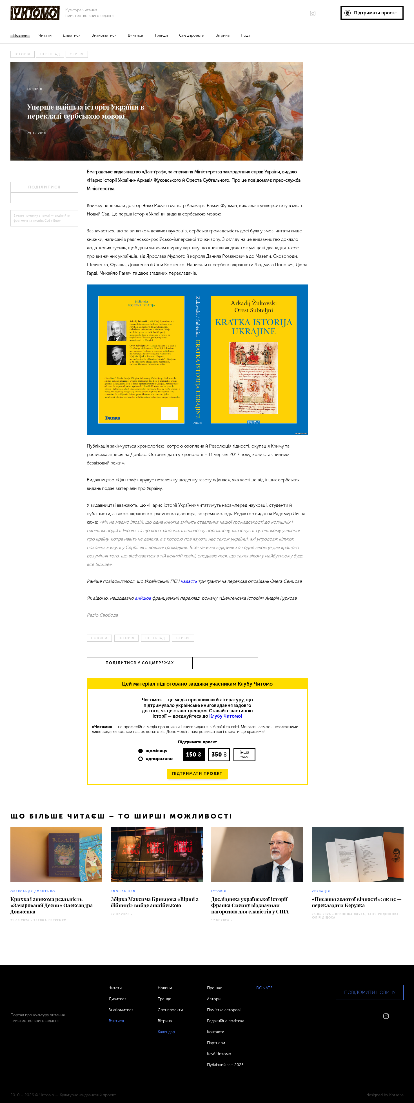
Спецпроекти (191, 35)
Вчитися (135, 35)
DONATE (264, 988)
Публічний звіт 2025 (225, 1064)
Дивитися (72, 35)
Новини (20, 35)
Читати (45, 35)
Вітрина (222, 35)
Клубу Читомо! (225, 716)
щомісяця (157, 750)
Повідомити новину (369, 992)
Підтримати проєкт (197, 773)
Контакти (215, 1031)
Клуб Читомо (219, 1053)
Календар (166, 1031)
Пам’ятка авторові (224, 1010)
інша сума (244, 754)
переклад (50, 54)
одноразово (159, 758)
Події (245, 35)
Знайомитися (104, 35)
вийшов (143, 598)
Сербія (77, 54)
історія (22, 54)
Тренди (161, 35)
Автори (214, 999)
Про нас (214, 988)
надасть (189, 581)
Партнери (216, 1042)
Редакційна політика (225, 1021)
